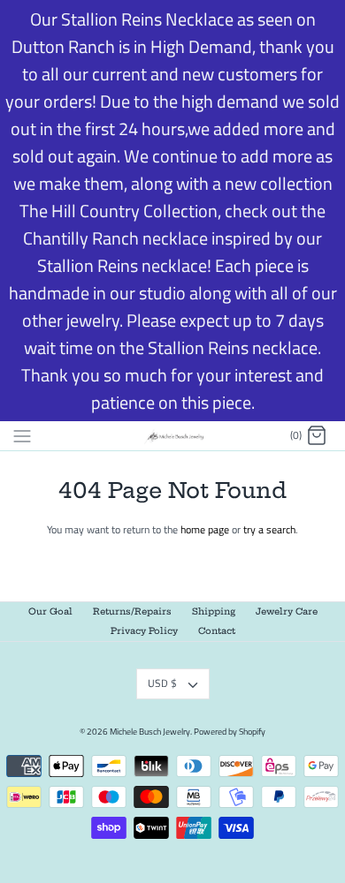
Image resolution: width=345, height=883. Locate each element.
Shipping (213, 611)
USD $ (162, 683)
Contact (216, 631)
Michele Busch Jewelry (150, 731)
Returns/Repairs (132, 611)
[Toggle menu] (22, 435)
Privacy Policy (144, 631)
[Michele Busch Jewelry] (173, 435)
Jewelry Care (287, 611)
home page (204, 529)
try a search (269, 529)
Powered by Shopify (229, 731)
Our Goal (50, 611)
